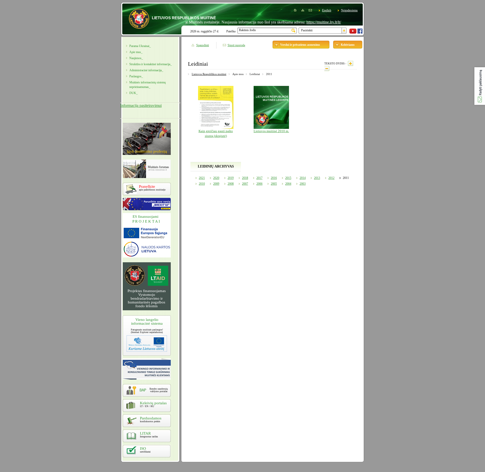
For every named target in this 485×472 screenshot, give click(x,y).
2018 (245, 178)
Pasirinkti (306, 30)
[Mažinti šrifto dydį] (326, 68)
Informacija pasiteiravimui (141, 105)
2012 (331, 178)
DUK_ (133, 93)
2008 (231, 183)
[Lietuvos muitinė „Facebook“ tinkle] (359, 32)
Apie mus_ (135, 52)
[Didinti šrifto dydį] (350, 63)
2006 (259, 183)
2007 (245, 183)
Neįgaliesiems (349, 10)
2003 (303, 183)
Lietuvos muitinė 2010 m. (271, 131)
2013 (317, 178)
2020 (216, 178)
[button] (479, 86)
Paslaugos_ (136, 76)
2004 (288, 183)
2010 (202, 183)
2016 (274, 178)
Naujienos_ (136, 58)
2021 (202, 178)
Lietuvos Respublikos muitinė (209, 74)
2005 (274, 183)
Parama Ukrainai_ (140, 46)
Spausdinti (202, 45)
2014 (303, 178)
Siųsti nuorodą (236, 45)
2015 (288, 178)
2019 (231, 178)
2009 (216, 183)
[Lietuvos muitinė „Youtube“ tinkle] (352, 32)
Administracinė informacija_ (146, 70)
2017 (259, 178)
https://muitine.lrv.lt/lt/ (314, 22)
